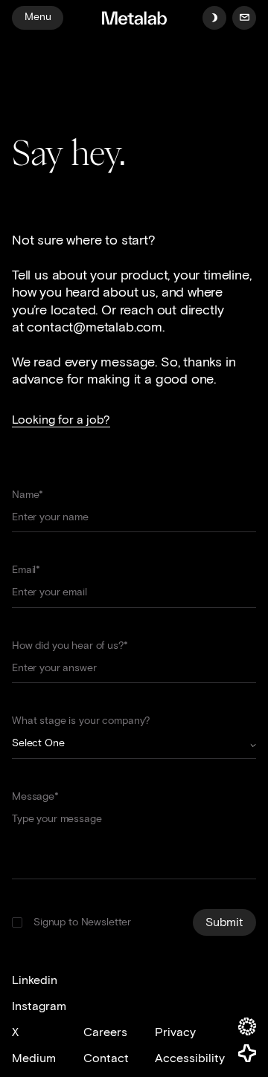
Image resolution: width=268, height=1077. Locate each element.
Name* (27, 494)
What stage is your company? (81, 720)
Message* (35, 796)
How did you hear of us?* (70, 645)
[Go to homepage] (134, 19)
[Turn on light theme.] (214, 18)
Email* (26, 569)
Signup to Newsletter (82, 922)
